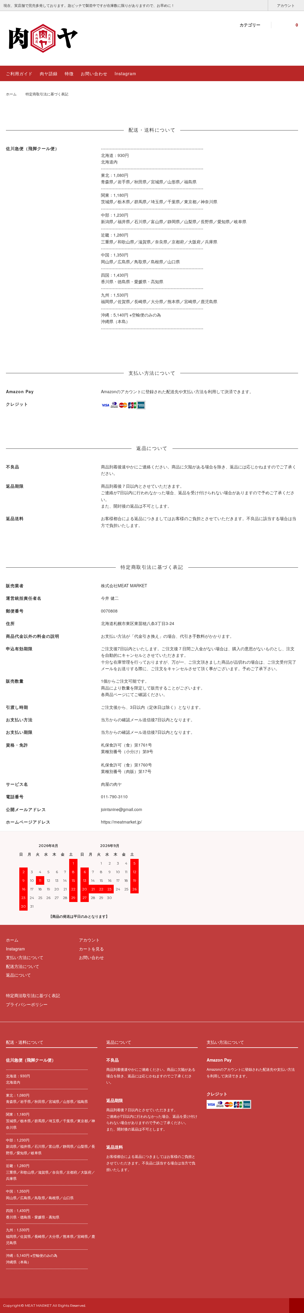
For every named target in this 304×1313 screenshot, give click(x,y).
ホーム (11, 93)
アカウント (286, 5)
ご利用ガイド (19, 73)
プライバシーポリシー (27, 1004)
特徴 (69, 73)
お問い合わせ (94, 73)
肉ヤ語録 (49, 73)
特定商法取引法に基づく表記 (33, 995)
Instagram (125, 73)
